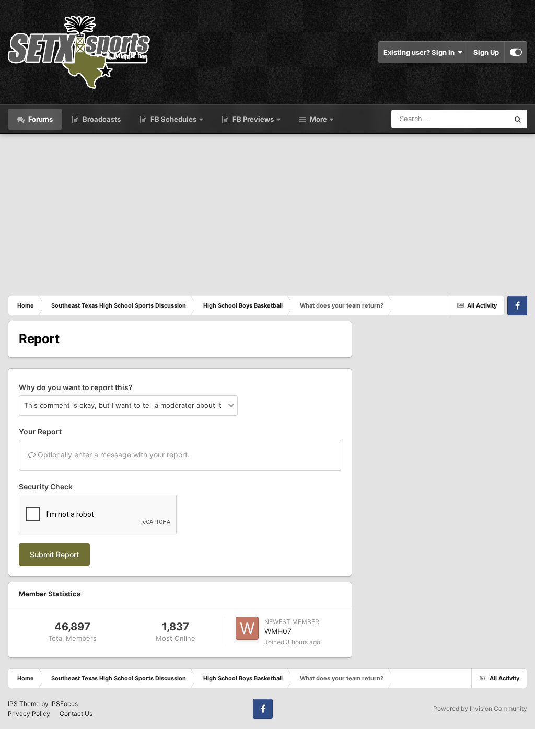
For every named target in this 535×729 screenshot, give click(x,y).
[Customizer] (516, 52)
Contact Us (76, 714)
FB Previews (253, 119)
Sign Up (486, 52)
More (318, 119)
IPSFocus (64, 704)
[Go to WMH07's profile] (247, 628)
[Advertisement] (267, 212)
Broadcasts (101, 119)
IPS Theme (24, 704)
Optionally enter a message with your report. (113, 454)
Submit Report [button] (54, 554)
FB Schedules (173, 119)
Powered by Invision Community (480, 708)
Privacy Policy (29, 714)
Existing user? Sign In (420, 52)
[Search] (517, 119)
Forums (40, 119)
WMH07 (278, 631)
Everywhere (476, 119)
